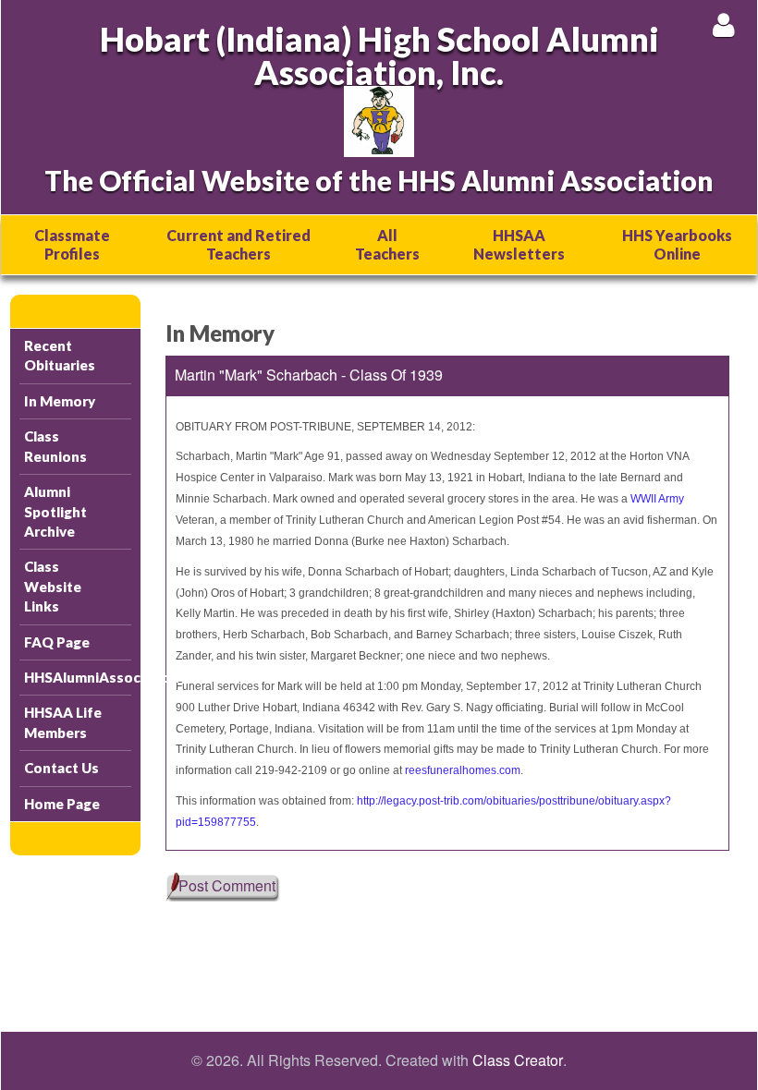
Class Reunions (55, 446)
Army (671, 498)
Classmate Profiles (72, 244)
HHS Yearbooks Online (677, 244)
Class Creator (517, 1060)
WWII (643, 498)
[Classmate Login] (723, 24)
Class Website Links (52, 586)
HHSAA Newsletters (519, 244)
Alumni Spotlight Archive (55, 511)
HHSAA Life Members (63, 722)
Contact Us (61, 767)
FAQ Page (57, 642)
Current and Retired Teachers (238, 244)
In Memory (59, 401)
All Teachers (387, 244)
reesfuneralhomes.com (462, 770)
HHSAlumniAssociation (77, 677)
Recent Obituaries (59, 355)
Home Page (62, 803)
